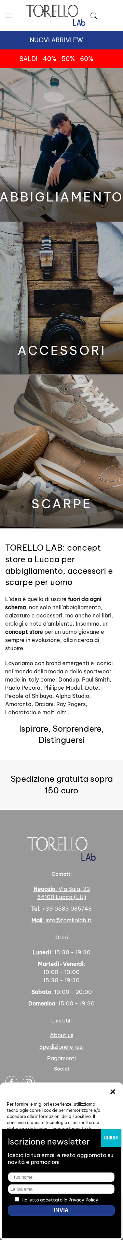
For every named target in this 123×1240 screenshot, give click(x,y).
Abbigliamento (61, 197)
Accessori (61, 350)
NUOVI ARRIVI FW (56, 40)
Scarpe (61, 504)
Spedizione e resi (61, 1046)
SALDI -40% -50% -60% (56, 59)
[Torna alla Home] (55, 15)
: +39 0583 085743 (61, 908)
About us (61, 1035)
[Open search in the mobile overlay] (94, 15)
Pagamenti (61, 1058)
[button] (112, 1091)
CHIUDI (111, 1137)
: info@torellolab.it (61, 920)
